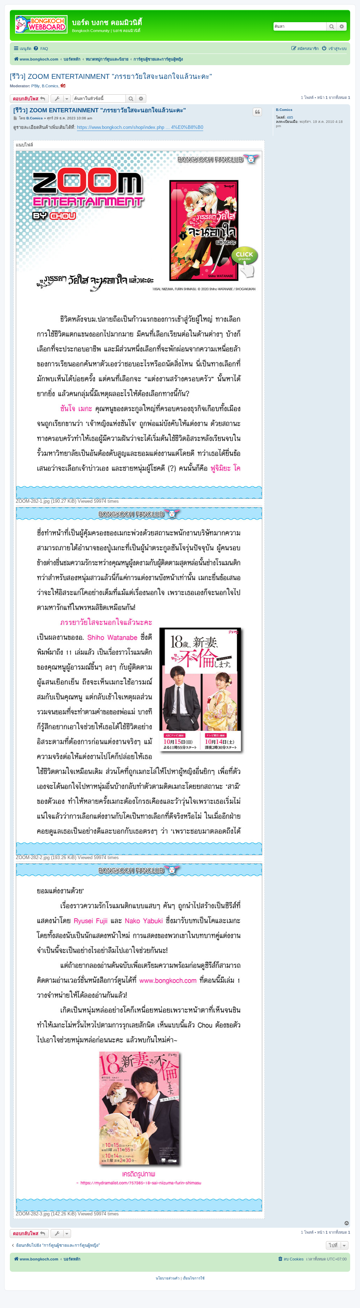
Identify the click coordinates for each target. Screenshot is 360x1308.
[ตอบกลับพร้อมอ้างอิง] (257, 112)
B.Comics (50, 86)
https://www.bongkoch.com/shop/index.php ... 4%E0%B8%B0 (140, 127)
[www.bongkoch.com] (42, 23)
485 (290, 117)
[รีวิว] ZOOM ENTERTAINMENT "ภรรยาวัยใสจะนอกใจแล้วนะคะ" (111, 76)
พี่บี (62, 86)
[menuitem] (40, 48)
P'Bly (35, 86)
